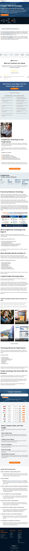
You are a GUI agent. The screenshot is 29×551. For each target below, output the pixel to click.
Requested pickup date (3, 394)
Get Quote (5, 397)
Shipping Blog (11, 534)
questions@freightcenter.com (21, 542)
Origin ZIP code (12, 394)
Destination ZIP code (22, 394)
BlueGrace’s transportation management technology (15, 480)
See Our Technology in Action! (14, 462)
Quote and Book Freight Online (14, 168)
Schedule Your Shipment (14, 343)
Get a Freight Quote (14, 88)
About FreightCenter (3, 534)
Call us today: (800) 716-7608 (14, 2)
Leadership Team (3, 535)
